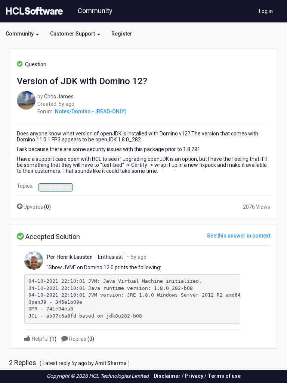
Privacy (194, 376)
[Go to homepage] (33, 11)
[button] (22, 33)
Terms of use (224, 376)
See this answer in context (238, 236)
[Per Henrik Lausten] (33, 260)
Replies (81, 339)
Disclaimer (167, 376)
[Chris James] (26, 100)
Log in (266, 11)
